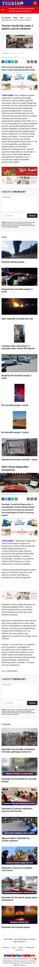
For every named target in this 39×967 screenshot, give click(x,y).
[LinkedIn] (9, 61)
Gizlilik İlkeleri (30, 947)
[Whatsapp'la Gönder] (12, 61)
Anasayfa (7, 18)
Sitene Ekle (19, 950)
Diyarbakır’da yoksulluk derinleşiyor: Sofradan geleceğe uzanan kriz (22, 10)
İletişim (20, 947)
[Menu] (35, 3)
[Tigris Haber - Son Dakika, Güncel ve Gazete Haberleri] (13, 3)
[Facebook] (3, 61)
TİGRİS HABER (8, 541)
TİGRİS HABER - (8, 95)
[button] (28, 61)
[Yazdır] (16, 61)
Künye (13, 947)
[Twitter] (6, 61)
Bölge (15, 18)
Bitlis (22, 18)
